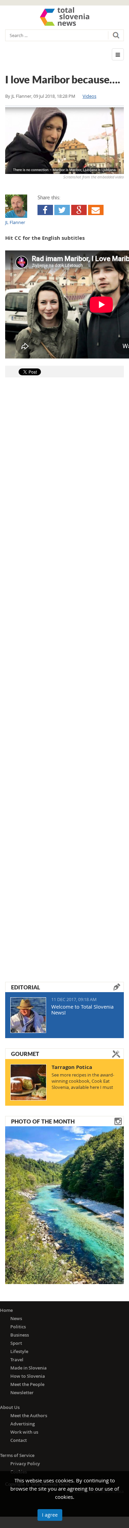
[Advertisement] (64, 668)
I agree (50, 1515)
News (16, 1318)
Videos (89, 96)
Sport (16, 1343)
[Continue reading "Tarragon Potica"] (28, 1082)
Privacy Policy (25, 1463)
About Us (10, 1407)
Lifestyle (19, 1351)
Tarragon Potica (72, 1067)
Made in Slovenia (28, 1368)
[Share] (45, 210)
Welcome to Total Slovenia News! (82, 1009)
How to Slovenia (27, 1376)
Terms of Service (17, 1455)
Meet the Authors (28, 1415)
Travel (16, 1359)
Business (19, 1335)
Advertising (22, 1424)
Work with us (24, 1432)
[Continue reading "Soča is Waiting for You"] (64, 1204)
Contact (18, 1440)
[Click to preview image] (64, 140)
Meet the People (27, 1384)
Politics (18, 1327)
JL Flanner (21, 96)
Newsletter (22, 1392)
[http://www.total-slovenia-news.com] (64, 16)
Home (6, 1310)
